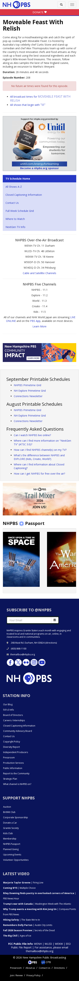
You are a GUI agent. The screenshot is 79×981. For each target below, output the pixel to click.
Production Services (13, 762)
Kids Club (8, 833)
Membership (9, 838)
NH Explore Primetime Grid (30, 390)
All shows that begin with (27, 105)
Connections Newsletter (28, 396)
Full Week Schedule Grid (20, 211)
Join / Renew (16, 975)
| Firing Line (23, 882)
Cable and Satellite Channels (39, 273)
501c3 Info (8, 709)
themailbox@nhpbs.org (22, 654)
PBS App (35, 321)
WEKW (59, 943)
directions (51, 642)
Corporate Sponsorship (15, 817)
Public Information (12, 768)
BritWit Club (9, 812)
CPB (48, 962)
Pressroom (9, 757)
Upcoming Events (12, 854)
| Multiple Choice (19, 887)
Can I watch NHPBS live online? (32, 435)
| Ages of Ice (17, 935)
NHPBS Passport (11, 844)
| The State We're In (21, 919)
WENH (38, 943)
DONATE (38, 12)
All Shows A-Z (14, 186)
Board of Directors (13, 715)
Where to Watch (15, 219)
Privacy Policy (33, 975)
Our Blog (7, 704)
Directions (59, 967)
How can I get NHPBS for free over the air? (39, 473)
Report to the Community (16, 773)
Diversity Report (11, 746)
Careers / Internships (14, 720)
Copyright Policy (11, 741)
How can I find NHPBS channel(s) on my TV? (40, 450)
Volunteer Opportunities (15, 859)
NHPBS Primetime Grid (27, 385)
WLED (48, 943)
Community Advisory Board (17, 731)
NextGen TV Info (15, 227)
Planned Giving (11, 849)
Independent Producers (15, 752)
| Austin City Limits (27, 925)
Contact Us (12, 203)
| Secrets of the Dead (29, 930)
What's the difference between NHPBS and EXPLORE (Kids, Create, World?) (39, 457)
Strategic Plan (10, 778)
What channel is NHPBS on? (17, 784)
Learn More (39, 326)
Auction (7, 806)
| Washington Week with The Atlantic (37, 903)
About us (30, 967)
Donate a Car (10, 822)
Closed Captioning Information (24, 194)
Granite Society (11, 828)
